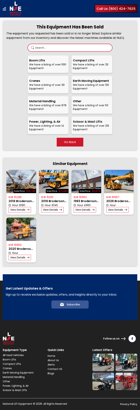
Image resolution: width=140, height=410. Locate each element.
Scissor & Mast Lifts (15, 390)
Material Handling (14, 377)
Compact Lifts (12, 364)
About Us (53, 360)
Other (6, 381)
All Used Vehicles (13, 355)
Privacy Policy (128, 404)
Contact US (55, 369)
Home (51, 356)
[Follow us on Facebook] (132, 338)
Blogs (51, 373)
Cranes (7, 368)
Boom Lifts (9, 359)
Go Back (70, 142)
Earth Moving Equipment (18, 372)
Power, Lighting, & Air (16, 386)
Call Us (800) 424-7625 (116, 8)
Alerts (51, 364)
